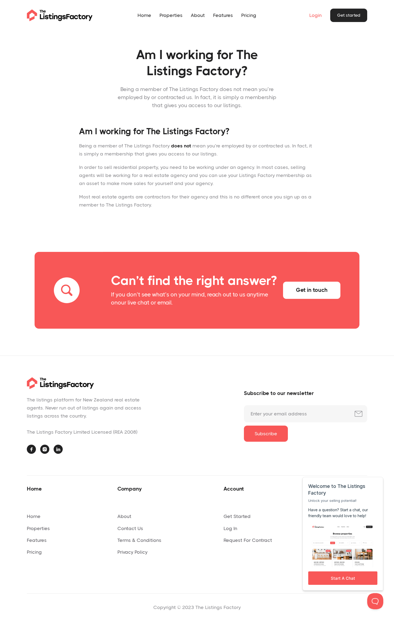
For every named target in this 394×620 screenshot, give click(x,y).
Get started (348, 15)
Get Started (237, 516)
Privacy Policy (132, 552)
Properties (171, 15)
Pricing (248, 15)
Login (315, 15)
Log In (230, 528)
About (198, 15)
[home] (59, 15)
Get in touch (312, 290)
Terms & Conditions (139, 540)
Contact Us (130, 528)
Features (223, 15)
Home (144, 15)
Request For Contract (248, 540)
